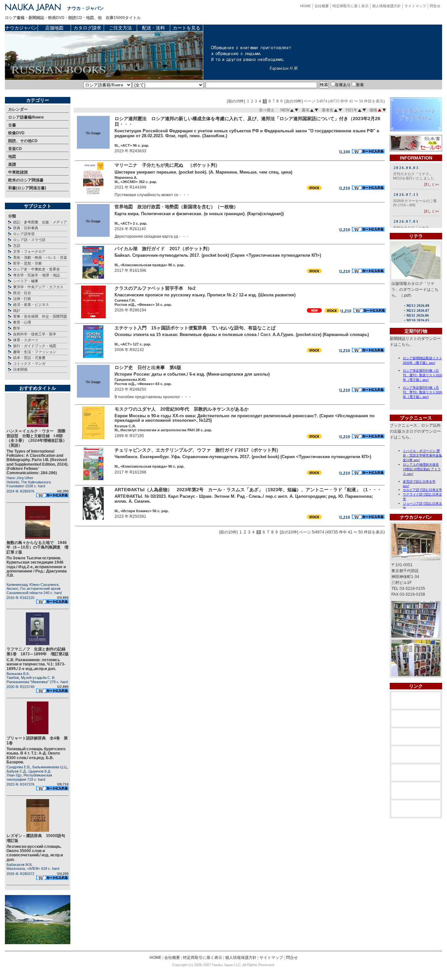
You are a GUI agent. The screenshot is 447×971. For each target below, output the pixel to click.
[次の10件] (293, 101)
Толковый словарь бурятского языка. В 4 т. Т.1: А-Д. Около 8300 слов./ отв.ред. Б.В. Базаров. (36, 755)
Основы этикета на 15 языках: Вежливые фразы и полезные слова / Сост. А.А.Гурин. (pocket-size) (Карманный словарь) (242, 334)
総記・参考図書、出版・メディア (40, 222)
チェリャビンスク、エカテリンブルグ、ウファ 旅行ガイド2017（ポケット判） (198, 450)
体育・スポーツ (25, 340)
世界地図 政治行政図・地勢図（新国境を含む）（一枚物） (176, 206)
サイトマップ (415, 6)
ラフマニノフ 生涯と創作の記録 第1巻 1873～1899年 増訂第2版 (38, 651)
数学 (16, 328)
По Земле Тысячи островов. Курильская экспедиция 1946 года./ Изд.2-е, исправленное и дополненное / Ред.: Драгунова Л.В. (37, 567)
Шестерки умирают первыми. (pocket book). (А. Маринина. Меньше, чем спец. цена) (203, 172)
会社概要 (321, 6)
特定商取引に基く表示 (350, 6)
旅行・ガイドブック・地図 (34, 346)
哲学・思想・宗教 (27, 263)
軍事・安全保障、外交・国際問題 (40, 316)
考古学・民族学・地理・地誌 (36, 275)
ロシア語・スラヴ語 (29, 240)
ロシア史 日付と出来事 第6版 (148, 367)
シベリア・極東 (25, 281)
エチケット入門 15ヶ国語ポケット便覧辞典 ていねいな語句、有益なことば (195, 327)
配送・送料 (153, 27)
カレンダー (18, 109)
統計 (16, 310)
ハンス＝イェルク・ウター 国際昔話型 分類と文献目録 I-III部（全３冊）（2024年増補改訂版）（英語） (37, 438)
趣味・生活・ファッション (34, 352)
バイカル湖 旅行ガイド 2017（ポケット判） (163, 248)
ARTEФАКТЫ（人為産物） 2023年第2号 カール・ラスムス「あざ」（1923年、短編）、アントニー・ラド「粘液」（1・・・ (248, 489)
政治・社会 (22, 293)
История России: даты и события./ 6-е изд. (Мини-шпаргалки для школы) (192, 374)
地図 (12, 156)
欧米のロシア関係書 (26, 180)
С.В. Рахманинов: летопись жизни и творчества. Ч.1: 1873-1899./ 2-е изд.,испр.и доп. (36, 664)
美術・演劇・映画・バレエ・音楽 (40, 257)
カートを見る (186, 27)
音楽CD (15, 148)
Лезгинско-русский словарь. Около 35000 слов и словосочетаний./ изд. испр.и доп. (35, 853)
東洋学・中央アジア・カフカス (38, 287)
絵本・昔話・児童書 (29, 358)
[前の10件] (236, 101)
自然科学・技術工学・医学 (34, 334)
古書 (12, 125)
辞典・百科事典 (25, 228)
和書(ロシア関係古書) (27, 188)
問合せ (435, 6)
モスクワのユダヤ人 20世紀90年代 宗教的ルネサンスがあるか (182, 409)
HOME (305, 6)
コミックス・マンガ (29, 363)
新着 (360, 85)
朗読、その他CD (23, 141)
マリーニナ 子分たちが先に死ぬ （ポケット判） (167, 165)
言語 (16, 246)
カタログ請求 (87, 27)
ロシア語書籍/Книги (26, 117)
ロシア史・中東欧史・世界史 (36, 269)
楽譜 (12, 164)
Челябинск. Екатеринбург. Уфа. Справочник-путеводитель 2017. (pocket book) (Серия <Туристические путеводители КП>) (243, 456)
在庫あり (343, 85)
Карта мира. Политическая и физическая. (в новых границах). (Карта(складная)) (199, 213)
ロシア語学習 (24, 234)
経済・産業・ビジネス (31, 305)
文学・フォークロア (29, 251)
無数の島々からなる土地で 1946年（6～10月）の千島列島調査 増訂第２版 (37, 547)
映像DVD (16, 133)
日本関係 (20, 369)
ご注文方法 (120, 27)
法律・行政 (22, 299)
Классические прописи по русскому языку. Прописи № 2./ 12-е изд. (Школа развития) (205, 294)
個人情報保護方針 (386, 6)
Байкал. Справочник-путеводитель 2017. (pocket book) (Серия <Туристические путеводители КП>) (218, 255)
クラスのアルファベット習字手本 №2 (155, 288)
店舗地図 (54, 27)
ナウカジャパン (21, 27)
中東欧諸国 (18, 172)
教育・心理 (22, 322)
